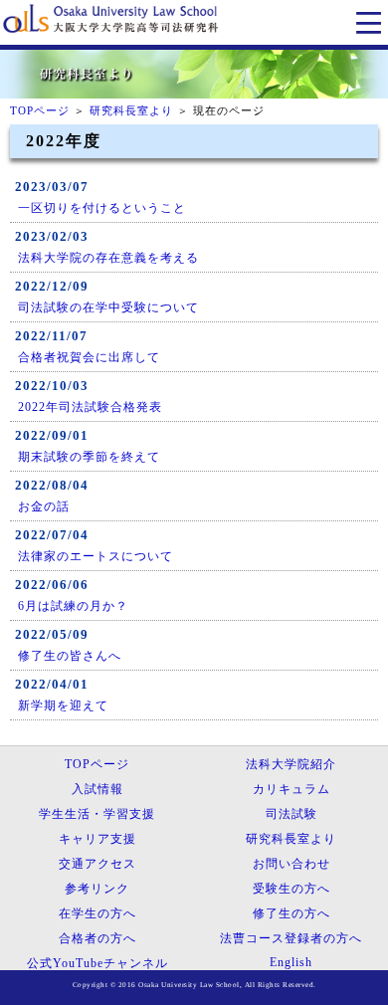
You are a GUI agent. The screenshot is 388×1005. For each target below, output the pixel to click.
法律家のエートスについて (95, 556)
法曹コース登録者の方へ (291, 938)
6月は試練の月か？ (73, 606)
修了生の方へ (291, 913)
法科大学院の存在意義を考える (108, 258)
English (291, 962)
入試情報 (97, 789)
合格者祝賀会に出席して (89, 357)
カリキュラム (291, 789)
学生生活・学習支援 (97, 814)
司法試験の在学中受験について (108, 307)
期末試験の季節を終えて (89, 457)
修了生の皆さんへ (69, 656)
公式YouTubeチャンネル (97, 963)
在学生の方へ (97, 913)
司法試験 (291, 814)
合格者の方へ (97, 938)
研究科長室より (131, 110)
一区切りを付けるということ (102, 208)
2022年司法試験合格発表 (90, 407)
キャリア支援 (97, 839)
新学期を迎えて (63, 705)
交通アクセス (97, 864)
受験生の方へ (291, 889)
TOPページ (40, 110)
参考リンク (97, 889)
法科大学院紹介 (291, 764)
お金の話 (44, 506)
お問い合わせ (291, 864)
